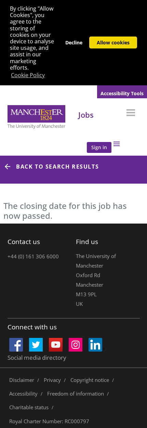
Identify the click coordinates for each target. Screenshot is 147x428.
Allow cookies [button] (113, 42)
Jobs (86, 115)
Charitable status (29, 407)
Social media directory (37, 357)
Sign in (99, 147)
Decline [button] (73, 42)
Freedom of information (75, 393)
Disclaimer (21, 379)
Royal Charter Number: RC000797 (49, 421)
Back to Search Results (57, 166)
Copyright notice (89, 379)
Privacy (52, 379)
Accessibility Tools (122, 93)
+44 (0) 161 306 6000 (33, 256)
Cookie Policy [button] (28, 75)
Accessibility (23, 393)
